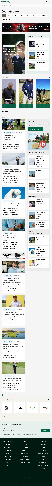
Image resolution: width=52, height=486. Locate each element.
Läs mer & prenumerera (35, 129)
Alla (4, 15)
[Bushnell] (45, 407)
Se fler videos (5, 111)
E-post (4, 428)
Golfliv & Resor (13, 15)
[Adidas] (19, 407)
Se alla (49, 399)
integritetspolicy (34, 434)
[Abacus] (7, 407)
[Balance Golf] (32, 407)
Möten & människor (27, 15)
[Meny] (50, 2)
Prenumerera (45, 430)
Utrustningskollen (9, 19)
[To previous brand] (2, 417)
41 (14, 395)
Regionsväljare (26, 482)
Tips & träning (41, 15)
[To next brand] (4, 417)
